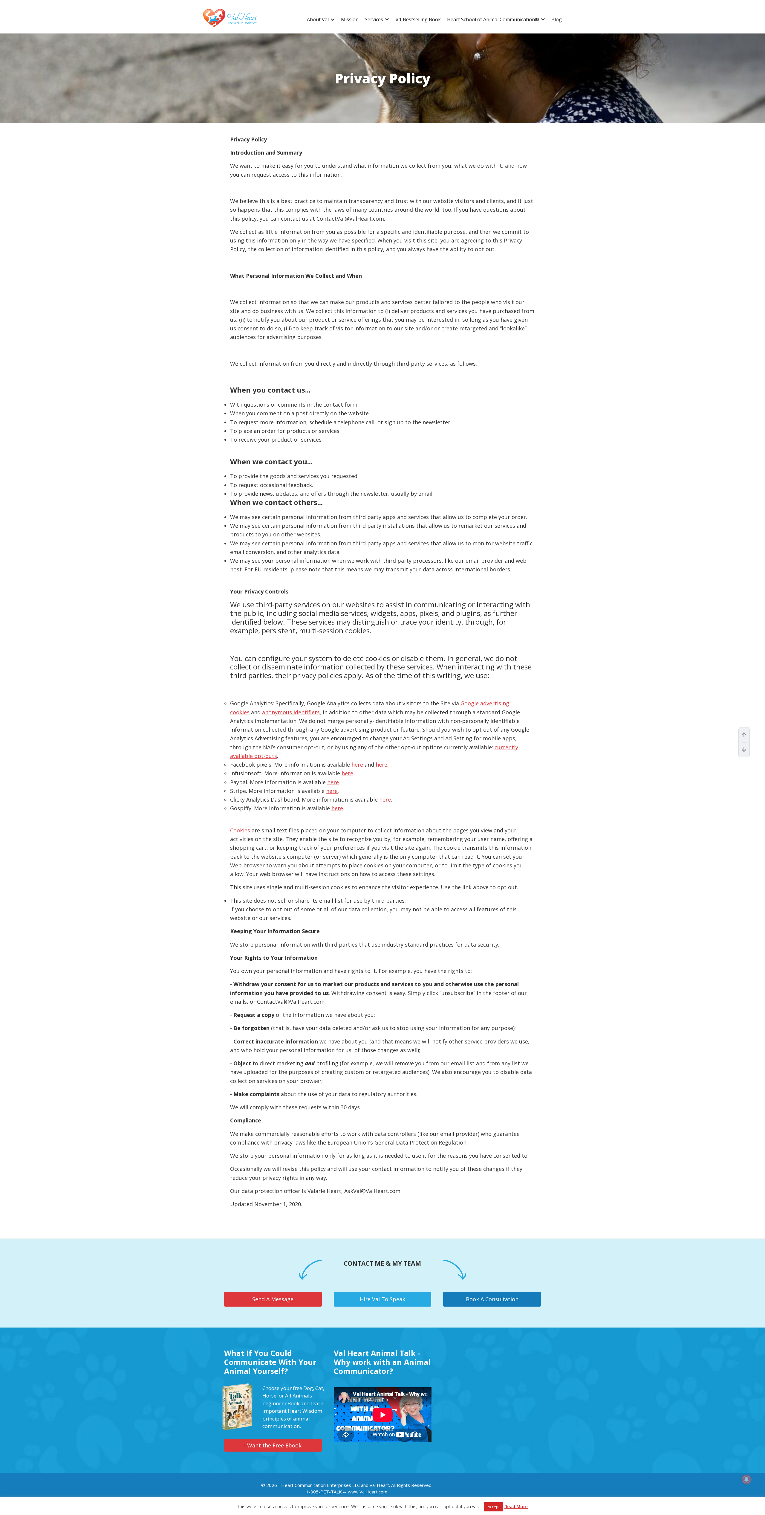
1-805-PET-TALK (324, 1492)
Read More (516, 1506)
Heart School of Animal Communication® (493, 19)
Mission (350, 19)
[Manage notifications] (746, 1479)
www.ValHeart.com (367, 1492)
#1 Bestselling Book (418, 19)
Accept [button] (494, 1506)
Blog (556, 19)
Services (374, 19)
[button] (333, 19)
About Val (318, 19)
